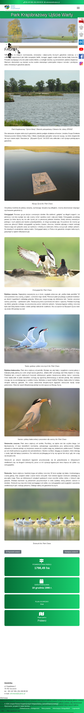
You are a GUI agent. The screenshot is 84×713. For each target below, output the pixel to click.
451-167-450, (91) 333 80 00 (34, 2)
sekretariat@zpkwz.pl (53, 2)
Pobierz (42, 620)
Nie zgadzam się (13, 711)
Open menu (8, 42)
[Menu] (78, 8)
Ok (2, 711)
